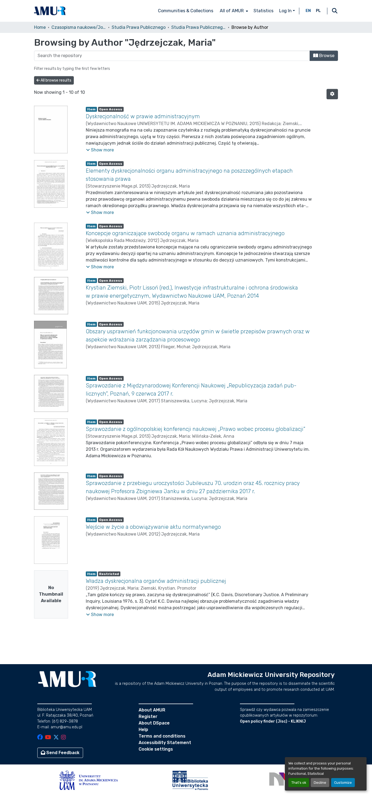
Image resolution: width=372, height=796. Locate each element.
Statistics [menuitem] (263, 10)
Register (148, 716)
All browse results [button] (55, 80)
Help (143, 729)
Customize (343, 783)
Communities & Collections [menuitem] (185, 10)
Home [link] (40, 27)
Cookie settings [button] (156, 749)
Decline (320, 783)
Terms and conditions (162, 736)
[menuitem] (233, 11)
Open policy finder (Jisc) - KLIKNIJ (273, 721)
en (308, 10)
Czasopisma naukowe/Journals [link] (78, 27)
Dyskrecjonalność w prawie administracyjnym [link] (143, 116)
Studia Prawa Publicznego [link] (139, 27)
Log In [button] (286, 10)
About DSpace (154, 723)
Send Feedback (62, 752)
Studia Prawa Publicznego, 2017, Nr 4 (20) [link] (198, 27)
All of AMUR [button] (232, 10)
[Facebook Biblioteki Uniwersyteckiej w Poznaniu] (40, 737)
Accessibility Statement (165, 742)
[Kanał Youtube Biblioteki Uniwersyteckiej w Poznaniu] (48, 737)
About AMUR (152, 710)
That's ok (298, 783)
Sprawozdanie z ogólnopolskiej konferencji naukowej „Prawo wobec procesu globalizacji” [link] (195, 429)
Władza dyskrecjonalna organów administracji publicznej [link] (156, 581)
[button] (50, 11)
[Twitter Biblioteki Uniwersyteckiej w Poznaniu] (56, 737)
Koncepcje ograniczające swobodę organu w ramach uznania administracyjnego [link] (185, 233)
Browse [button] (326, 55)
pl (318, 10)
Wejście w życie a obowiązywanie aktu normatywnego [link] (153, 527)
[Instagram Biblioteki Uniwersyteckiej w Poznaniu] (63, 737)
